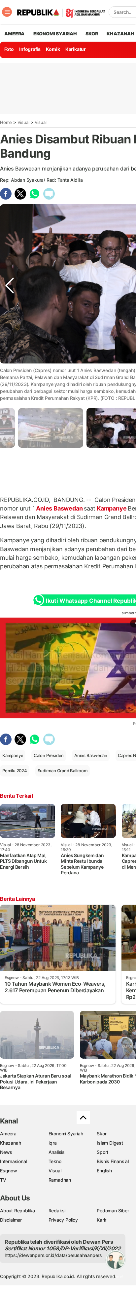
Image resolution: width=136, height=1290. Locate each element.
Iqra (53, 1143)
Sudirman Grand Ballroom (62, 770)
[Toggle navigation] (7, 12)
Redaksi (57, 1210)
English (104, 1170)
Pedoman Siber (113, 1210)
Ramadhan (60, 1180)
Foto (9, 49)
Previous (9, 376)
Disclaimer (11, 1220)
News (6, 1152)
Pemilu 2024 (14, 770)
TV (3, 1180)
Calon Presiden (49, 755)
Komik (53, 49)
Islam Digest (110, 1143)
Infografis (30, 49)
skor (91, 33)
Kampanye (111, 508)
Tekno (55, 1161)
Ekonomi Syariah (55, 33)
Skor (101, 1133)
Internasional (13, 1161)
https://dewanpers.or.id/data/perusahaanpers (53, 1255)
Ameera (8, 1133)
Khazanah (10, 1143)
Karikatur (75, 49)
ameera (14, 33)
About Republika (17, 1210)
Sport (102, 1152)
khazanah (120, 33)
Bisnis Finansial (113, 1161)
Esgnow (8, 1170)
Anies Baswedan (59, 508)
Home (6, 122)
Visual (23, 122)
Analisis (57, 1152)
